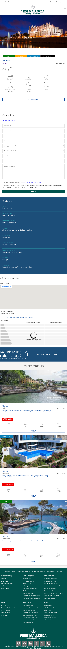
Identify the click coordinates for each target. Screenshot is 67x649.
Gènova (5, 63)
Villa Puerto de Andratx (51, 608)
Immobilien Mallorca (24, 571)
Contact (3, 578)
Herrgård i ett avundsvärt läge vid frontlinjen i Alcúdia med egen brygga (26, 411)
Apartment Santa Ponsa (30, 588)
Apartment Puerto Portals (30, 612)
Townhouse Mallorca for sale (31, 598)
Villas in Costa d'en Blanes (51, 595)
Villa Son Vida (48, 620)
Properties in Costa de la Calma (53, 593)
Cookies (3, 586)
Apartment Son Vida (28, 620)
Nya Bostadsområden (29, 591)
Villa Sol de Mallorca (50, 617)
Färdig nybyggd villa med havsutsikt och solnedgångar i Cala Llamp (25, 476)
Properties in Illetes (50, 588)
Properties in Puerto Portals (52, 586)
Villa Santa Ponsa (49, 615)
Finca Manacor (5, 612)
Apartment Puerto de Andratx (31, 608)
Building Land (27, 586)
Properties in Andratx (50, 578)
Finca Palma (4, 615)
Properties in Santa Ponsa (51, 583)
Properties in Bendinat (50, 591)
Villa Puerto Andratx (28, 581)
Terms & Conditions (7, 583)
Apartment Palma (28, 622)
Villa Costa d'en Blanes (50, 612)
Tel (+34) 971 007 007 (9, 120)
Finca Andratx (5, 605)
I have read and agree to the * (23, 182)
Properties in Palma (50, 581)
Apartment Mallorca (28, 593)
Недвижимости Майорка (54, 571)
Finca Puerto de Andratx (8, 608)
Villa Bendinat (48, 610)
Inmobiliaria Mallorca (38, 571)
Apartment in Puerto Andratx (31, 595)
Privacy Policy (5, 588)
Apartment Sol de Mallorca (30, 617)
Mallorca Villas (27, 578)
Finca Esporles (5, 610)
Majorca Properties (49, 598)
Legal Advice (4, 581)
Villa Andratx (48, 605)
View (33, 431)
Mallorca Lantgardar (29, 583)
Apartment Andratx (28, 605)
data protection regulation (32, 182)
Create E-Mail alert (47, 354)
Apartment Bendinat (29, 610)
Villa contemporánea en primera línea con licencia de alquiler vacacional (27, 541)
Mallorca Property (10, 571)
